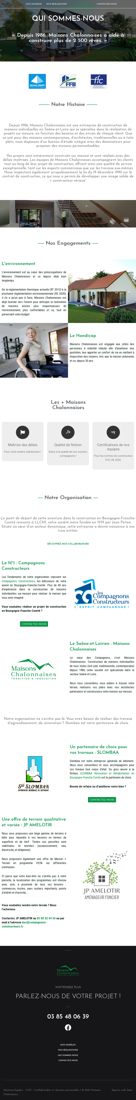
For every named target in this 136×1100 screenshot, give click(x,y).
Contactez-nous (107, 4)
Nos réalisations (56, 4)
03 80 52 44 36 (46, 918)
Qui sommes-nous (81, 4)
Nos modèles (34, 4)
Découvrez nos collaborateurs (68, 544)
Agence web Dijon (122, 1090)
